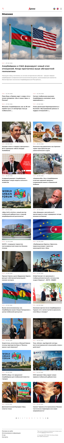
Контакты (5, 437)
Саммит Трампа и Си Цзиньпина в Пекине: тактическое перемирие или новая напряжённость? (47, 409)
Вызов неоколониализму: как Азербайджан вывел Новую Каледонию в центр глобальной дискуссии (16, 310)
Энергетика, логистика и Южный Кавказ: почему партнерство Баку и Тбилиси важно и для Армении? (16, 345)
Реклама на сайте (7, 431)
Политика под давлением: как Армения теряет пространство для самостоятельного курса (46, 148)
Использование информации (11, 433)
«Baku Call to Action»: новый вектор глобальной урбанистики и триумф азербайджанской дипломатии (14, 214)
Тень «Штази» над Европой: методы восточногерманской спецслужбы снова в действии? (47, 345)
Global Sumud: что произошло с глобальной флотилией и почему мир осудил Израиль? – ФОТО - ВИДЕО (46, 278)
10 (32, 418)
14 (43, 418)
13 (40, 418)
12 (37, 418)
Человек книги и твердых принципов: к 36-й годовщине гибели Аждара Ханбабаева (15, 148)
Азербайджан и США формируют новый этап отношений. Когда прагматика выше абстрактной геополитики (28, 69)
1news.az (43, 432)
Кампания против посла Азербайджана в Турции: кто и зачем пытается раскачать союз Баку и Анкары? (47, 310)
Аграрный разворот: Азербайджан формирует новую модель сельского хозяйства (14, 180)
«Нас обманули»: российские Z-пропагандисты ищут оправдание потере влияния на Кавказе (47, 214)
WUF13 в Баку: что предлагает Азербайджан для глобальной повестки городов (15, 377)
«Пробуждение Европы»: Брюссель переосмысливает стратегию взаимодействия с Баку (45, 246)
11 (34, 418)
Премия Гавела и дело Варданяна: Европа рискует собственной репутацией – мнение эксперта (16, 278)
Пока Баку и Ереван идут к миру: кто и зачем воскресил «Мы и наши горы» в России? (16, 98)
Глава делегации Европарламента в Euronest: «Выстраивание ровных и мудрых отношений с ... (46, 108)
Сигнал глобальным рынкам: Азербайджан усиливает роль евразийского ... (44, 98)
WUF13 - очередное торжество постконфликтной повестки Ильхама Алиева (14, 246)
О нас (4, 435)
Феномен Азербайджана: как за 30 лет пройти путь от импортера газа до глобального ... (16, 108)
